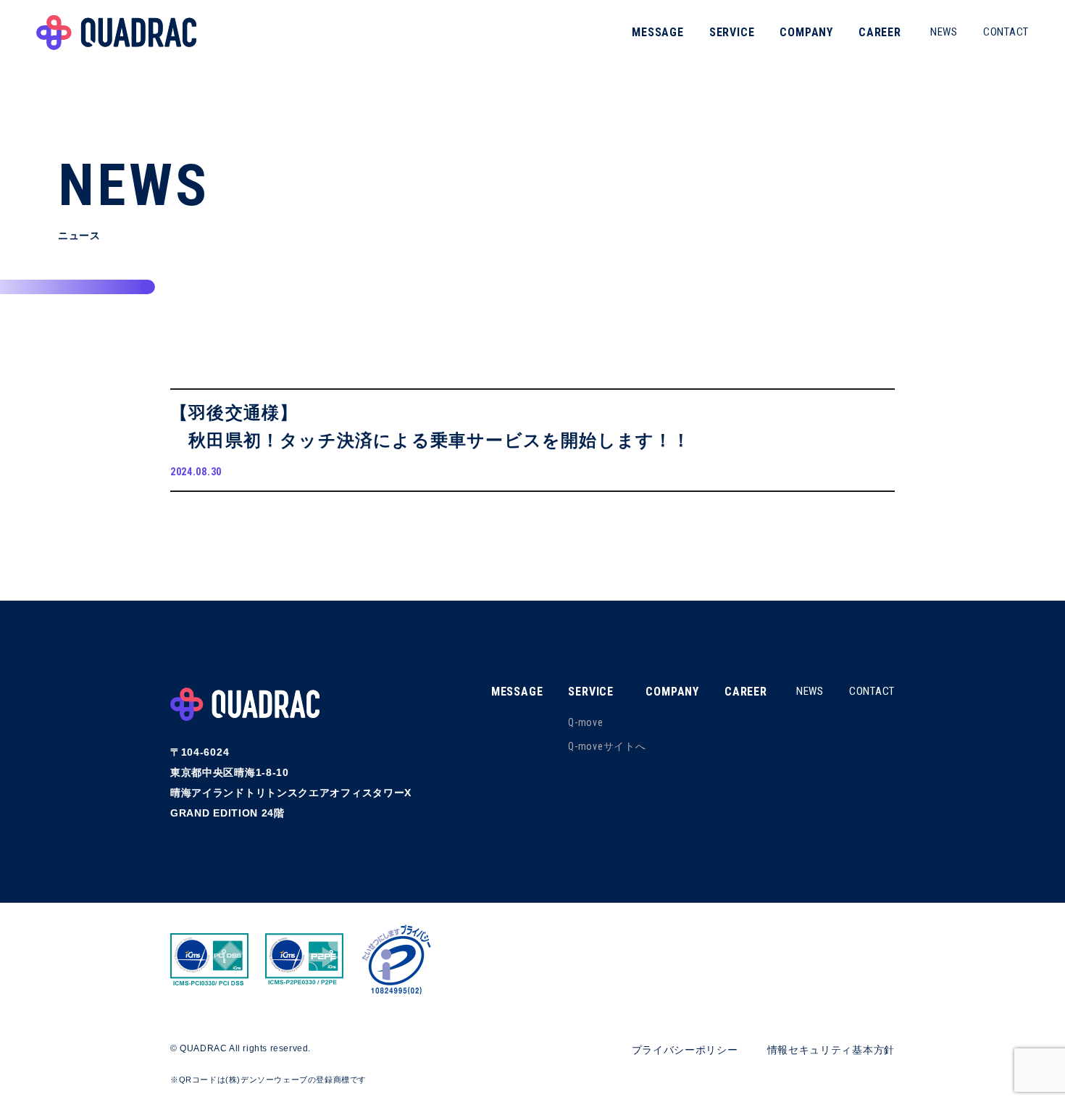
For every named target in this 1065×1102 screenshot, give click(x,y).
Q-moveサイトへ (607, 746)
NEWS (944, 31)
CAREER (880, 32)
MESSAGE (658, 32)
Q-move (585, 722)
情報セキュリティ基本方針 (831, 1050)
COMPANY (806, 32)
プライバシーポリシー (685, 1050)
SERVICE (732, 32)
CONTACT (1006, 31)
